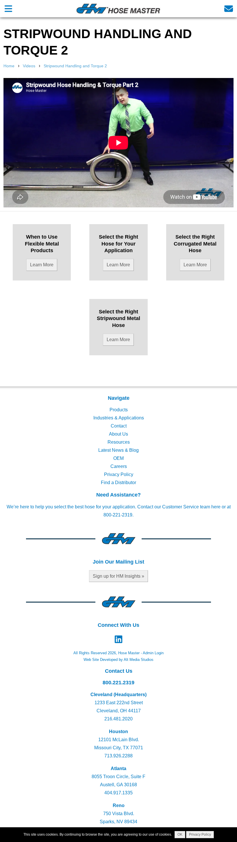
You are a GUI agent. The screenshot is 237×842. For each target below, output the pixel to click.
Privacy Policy (118, 474)
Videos (29, 66)
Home (8, 66)
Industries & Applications (118, 417)
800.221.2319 (118, 682)
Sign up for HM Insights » (118, 576)
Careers (118, 466)
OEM (118, 458)
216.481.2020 (118, 718)
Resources (119, 442)
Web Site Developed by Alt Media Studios (118, 659)
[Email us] (228, 8)
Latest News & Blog (118, 450)
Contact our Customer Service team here (179, 506)
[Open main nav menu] (8, 8)
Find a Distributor (118, 482)
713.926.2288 (118, 755)
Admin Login (153, 653)
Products (119, 409)
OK (179, 834)
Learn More (41, 264)
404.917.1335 (118, 792)
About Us (118, 434)
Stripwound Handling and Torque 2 (75, 66)
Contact (119, 425)
